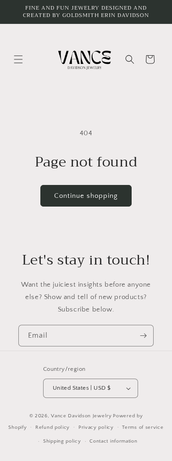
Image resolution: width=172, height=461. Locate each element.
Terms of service (142, 427)
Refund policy (52, 427)
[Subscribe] (143, 335)
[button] (18, 59)
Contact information (113, 441)
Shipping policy (62, 441)
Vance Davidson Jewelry (81, 416)
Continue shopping (86, 196)
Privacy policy (96, 427)
